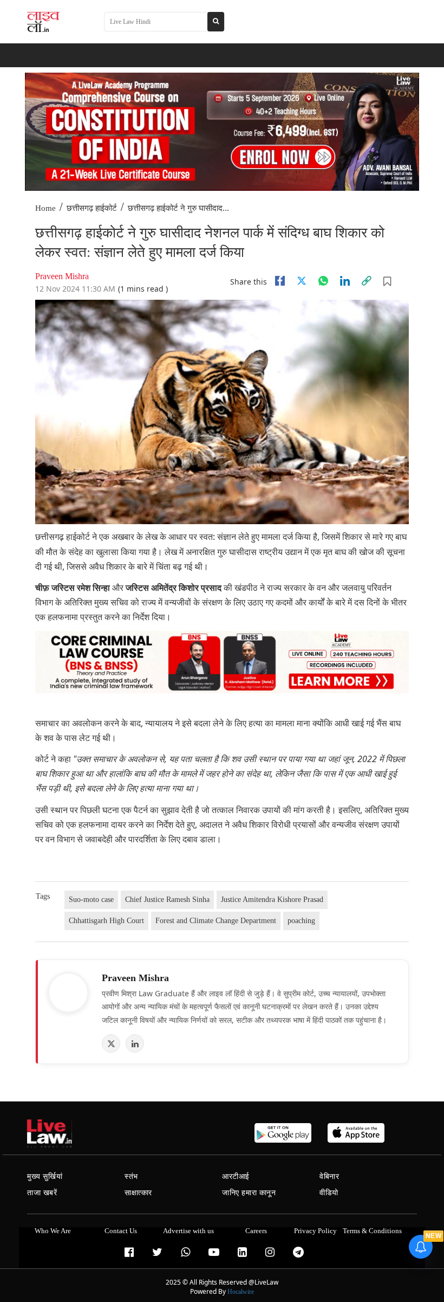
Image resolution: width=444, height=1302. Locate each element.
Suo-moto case (91, 899)
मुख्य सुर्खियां (44, 1176)
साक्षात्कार (138, 1193)
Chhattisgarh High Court (106, 921)
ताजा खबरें (42, 1193)
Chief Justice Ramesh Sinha (167, 899)
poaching (301, 921)
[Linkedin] (345, 281)
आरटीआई (236, 1176)
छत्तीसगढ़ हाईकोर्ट (92, 208)
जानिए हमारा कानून (249, 1193)
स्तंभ (131, 1176)
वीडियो (328, 1193)
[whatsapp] (323, 281)
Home (45, 208)
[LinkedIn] (135, 1043)
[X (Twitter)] (111, 1043)
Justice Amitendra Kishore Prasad (272, 899)
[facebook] (280, 281)
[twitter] (301, 281)
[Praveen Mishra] (68, 992)
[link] (366, 281)
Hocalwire (240, 1291)
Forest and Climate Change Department (215, 921)
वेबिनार (329, 1176)
